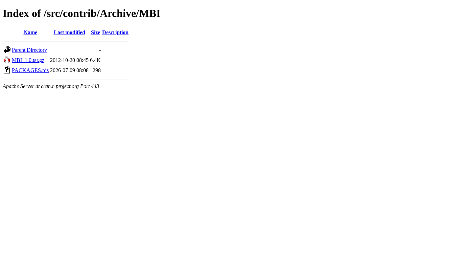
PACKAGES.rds (30, 70)
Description (115, 32)
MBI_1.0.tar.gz (28, 60)
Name (30, 32)
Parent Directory (29, 50)
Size (95, 32)
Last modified (69, 32)
